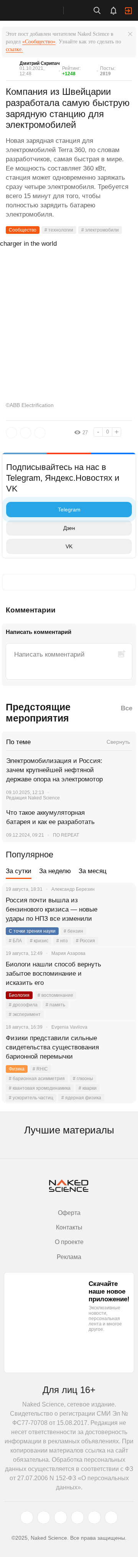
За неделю (55, 871)
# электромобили (100, 230)
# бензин (73, 931)
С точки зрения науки (32, 931)
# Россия (85, 940)
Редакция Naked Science (33, 798)
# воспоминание (55, 995)
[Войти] (128, 10)
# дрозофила (23, 1005)
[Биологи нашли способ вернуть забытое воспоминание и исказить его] (120, 973)
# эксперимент (25, 1014)
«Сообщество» (39, 42)
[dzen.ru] (77, 1517)
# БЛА (15, 940)
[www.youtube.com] (60, 1517)
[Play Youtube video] (69, 278)
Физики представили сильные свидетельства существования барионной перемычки (52, 1047)
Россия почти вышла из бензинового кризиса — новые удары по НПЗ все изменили (51, 909)
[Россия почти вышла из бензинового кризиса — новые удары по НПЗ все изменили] (120, 909)
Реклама (69, 1257)
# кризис (39, 940)
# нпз (62, 940)
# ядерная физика (81, 1097)
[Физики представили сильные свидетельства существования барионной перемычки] (120, 1047)
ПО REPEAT (66, 835)
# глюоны (83, 1078)
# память (55, 1005)
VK (69, 546)
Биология (19, 995)
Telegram (69, 509)
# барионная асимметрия (37, 1078)
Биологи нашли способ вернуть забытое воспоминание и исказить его (53, 973)
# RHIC (40, 1069)
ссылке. (14, 49)
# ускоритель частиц (31, 1097)
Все (126, 708)
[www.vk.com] (43, 1517)
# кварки (88, 1088)
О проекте (69, 1242)
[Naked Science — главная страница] (39, 10)
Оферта (69, 1213)
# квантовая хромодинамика (40, 1088)
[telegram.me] (94, 1517)
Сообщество (22, 230)
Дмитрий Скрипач (40, 63)
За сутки (18, 871)
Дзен (69, 528)
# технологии (58, 230)
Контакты (69, 1227)
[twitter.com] (26, 1517)
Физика (17, 1069)
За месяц (93, 871)
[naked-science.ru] (111, 1517)
